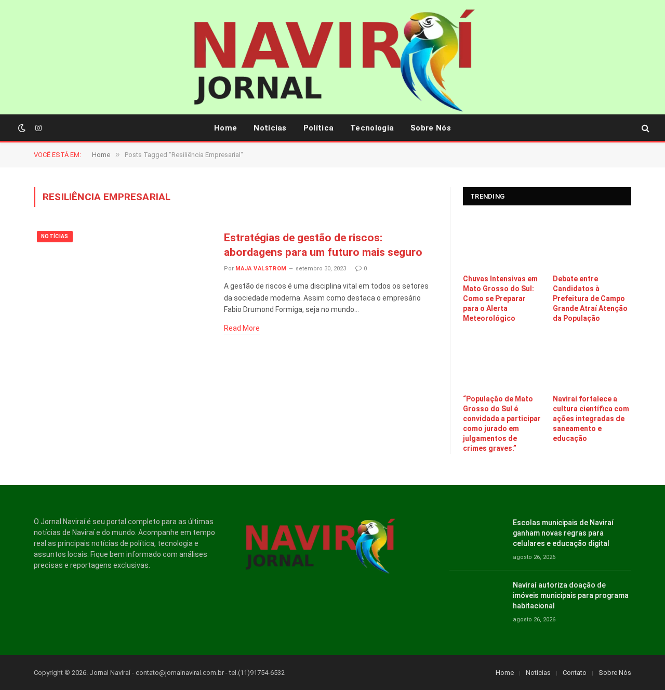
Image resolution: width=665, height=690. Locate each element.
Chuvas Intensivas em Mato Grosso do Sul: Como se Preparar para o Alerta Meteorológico (500, 298)
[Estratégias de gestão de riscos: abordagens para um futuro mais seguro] (122, 284)
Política (318, 128)
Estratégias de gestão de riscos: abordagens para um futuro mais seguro (323, 245)
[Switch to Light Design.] (22, 128)
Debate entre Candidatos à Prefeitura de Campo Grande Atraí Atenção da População (590, 298)
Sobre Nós (430, 128)
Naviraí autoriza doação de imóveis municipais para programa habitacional (571, 595)
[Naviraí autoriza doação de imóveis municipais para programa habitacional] (476, 597)
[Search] (644, 128)
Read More (242, 328)
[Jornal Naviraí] (332, 62)
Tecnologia (372, 128)
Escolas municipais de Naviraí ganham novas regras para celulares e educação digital (563, 533)
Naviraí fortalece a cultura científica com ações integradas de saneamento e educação (591, 418)
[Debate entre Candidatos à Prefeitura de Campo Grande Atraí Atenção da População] (592, 242)
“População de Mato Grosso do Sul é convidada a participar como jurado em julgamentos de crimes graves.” (502, 423)
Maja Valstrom (261, 268)
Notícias (270, 128)
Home (225, 128)
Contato (575, 672)
